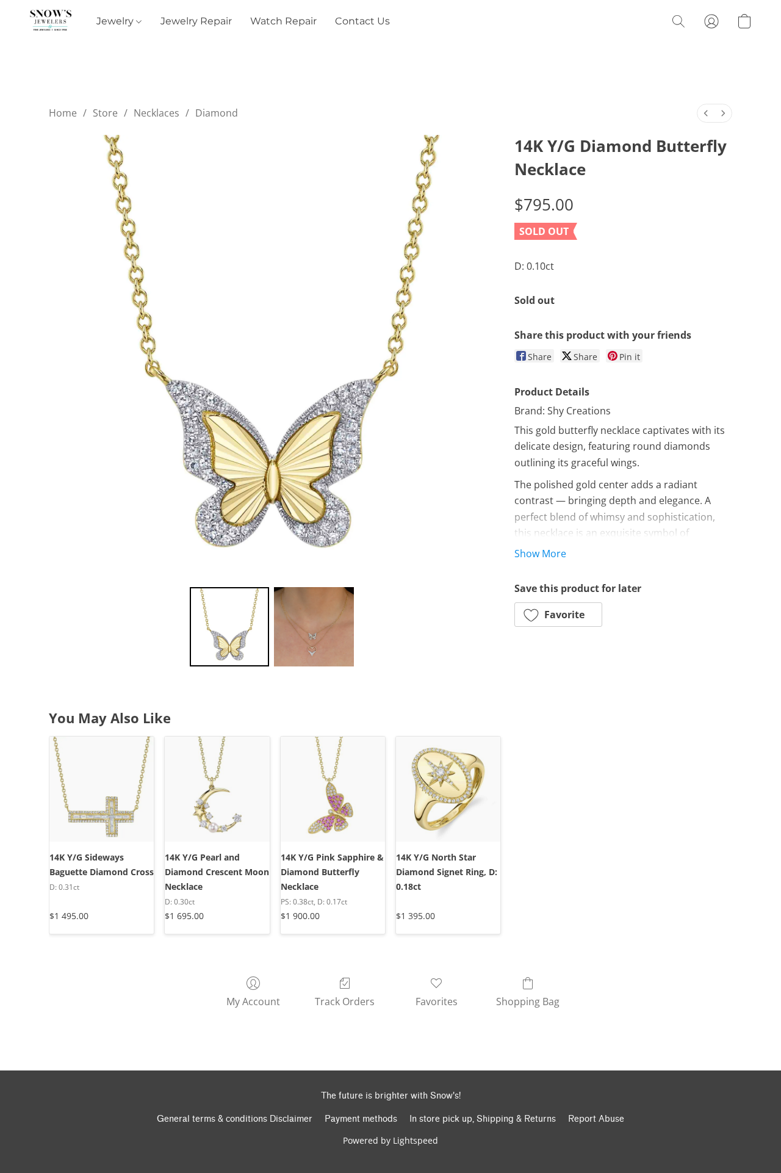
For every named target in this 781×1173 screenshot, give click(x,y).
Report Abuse (596, 1119)
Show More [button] (540, 553)
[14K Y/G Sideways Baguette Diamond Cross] (101, 789)
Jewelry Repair (196, 21)
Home (63, 113)
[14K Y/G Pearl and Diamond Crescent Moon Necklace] (217, 789)
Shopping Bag (528, 1001)
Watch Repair (283, 21)
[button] (50, 21)
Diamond (216, 113)
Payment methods (361, 1119)
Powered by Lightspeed (390, 1140)
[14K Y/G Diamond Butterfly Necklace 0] (229, 626)
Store (105, 113)
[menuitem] (705, 113)
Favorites (437, 1001)
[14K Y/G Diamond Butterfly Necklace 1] (313, 626)
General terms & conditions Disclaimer (234, 1119)
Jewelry (116, 21)
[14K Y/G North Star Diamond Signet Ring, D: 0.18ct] (448, 789)
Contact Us (362, 21)
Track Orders (345, 1001)
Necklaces (156, 113)
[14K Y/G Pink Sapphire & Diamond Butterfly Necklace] (333, 789)
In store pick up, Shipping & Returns (482, 1119)
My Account (253, 1001)
